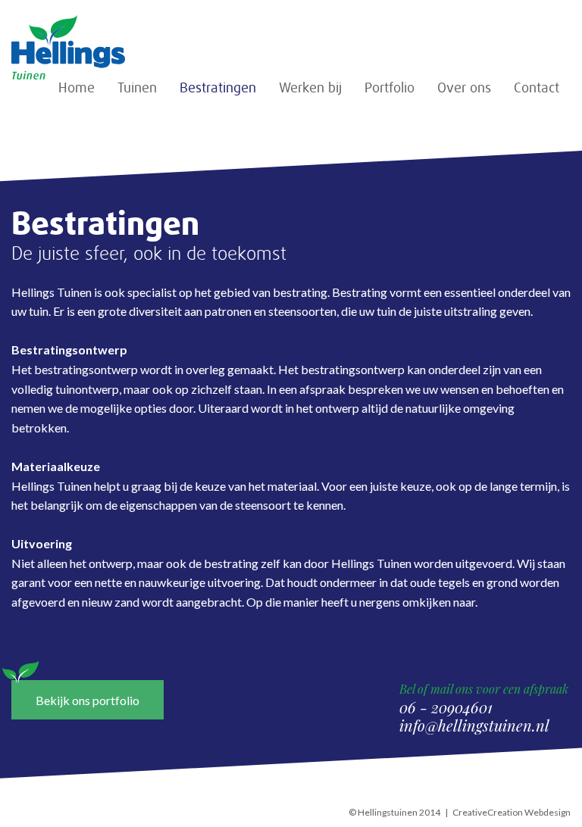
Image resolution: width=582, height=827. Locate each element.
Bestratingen (218, 88)
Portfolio (390, 88)
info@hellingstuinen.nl (474, 725)
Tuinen (137, 88)
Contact (536, 88)
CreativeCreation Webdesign (511, 812)
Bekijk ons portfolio (87, 700)
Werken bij (310, 88)
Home (76, 88)
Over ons (464, 88)
